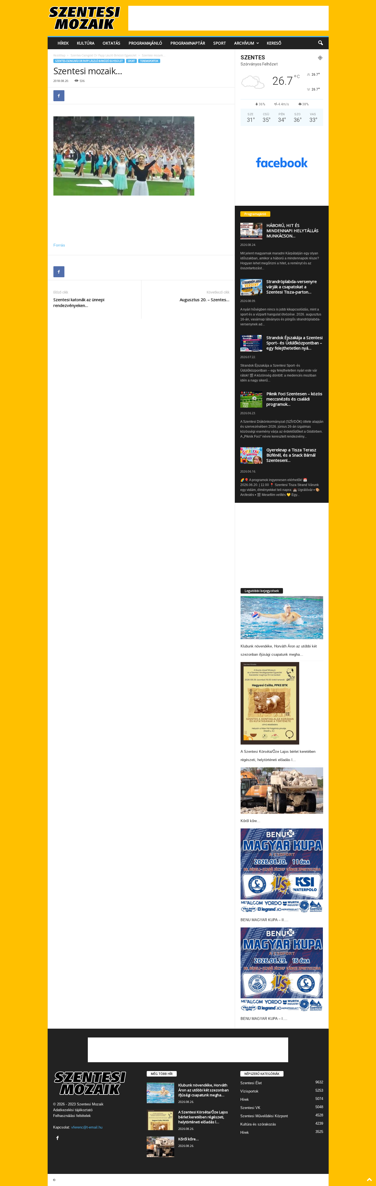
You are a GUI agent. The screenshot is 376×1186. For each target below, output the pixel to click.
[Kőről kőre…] (282, 790)
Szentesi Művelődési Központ (264, 1116)
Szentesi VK (250, 1108)
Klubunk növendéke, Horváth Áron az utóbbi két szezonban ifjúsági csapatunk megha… (203, 1090)
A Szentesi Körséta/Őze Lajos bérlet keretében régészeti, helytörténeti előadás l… (203, 1117)
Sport (219, 43)
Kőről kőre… (250, 821)
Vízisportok (249, 1091)
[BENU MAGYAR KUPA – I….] (282, 969)
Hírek (63, 43)
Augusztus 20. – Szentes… (204, 299)
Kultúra (85, 43)
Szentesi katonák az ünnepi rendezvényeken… (78, 302)
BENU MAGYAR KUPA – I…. (264, 1019)
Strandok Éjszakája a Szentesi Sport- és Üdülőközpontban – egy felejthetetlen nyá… (294, 343)
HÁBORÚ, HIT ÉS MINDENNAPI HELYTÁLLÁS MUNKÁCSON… (292, 230)
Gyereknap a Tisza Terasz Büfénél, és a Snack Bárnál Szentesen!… (291, 455)
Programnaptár (187, 43)
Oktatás (111, 43)
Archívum (244, 43)
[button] (320, 43)
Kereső (274, 43)
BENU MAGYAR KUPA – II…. (264, 920)
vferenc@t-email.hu (86, 1127)
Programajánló (145, 43)
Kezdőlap (59, 55)
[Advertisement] (228, 18)
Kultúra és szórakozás (258, 1124)
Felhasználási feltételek (72, 1116)
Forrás (59, 245)
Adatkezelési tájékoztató (72, 1110)
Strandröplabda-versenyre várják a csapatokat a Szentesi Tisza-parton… (291, 287)
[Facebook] (58, 95)
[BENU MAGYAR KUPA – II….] (282, 870)
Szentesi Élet (251, 1083)
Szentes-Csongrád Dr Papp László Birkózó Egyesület (103, 55)
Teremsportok (149, 61)
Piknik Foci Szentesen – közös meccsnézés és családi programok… (294, 399)
